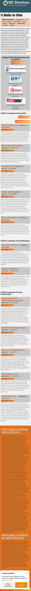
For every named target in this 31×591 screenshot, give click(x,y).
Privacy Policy (8, 580)
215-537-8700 (5, 398)
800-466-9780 (14, 302)
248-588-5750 (14, 271)
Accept (21, 585)
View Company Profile (7, 129)
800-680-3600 (5, 220)
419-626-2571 (14, 147)
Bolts (24, 21)
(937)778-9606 (13, 194)
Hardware (9, 21)
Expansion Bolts (21, 23)
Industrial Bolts (17, 21)
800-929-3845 (5, 247)
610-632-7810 (16, 376)
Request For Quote (17, 62)
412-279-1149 (13, 352)
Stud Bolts (12, 25)
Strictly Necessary (8, 585)
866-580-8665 (12, 168)
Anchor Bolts (12, 23)
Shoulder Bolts (19, 19)
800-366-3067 (13, 330)
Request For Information (22, 121)
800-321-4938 (5, 127)
